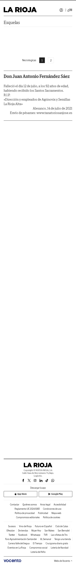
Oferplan (10, 530)
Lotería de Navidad (59, 547)
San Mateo (49, 530)
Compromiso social (38, 547)
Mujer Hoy (36, 530)
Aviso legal (45, 504)
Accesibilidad (60, 504)
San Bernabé (64, 530)
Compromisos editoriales (28, 517)
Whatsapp (35, 534)
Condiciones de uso (52, 508)
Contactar (14, 504)
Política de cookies (51, 517)
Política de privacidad (25, 513)
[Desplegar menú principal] (70, 10)
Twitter (12, 534)
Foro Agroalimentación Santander (21, 539)
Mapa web (56, 513)
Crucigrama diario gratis (57, 543)
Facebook (22, 534)
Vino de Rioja (25, 526)
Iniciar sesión (61, 10)
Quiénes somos (30, 504)
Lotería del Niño (38, 552)
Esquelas (12, 22)
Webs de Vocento (62, 560)
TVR (46, 534)
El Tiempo (37, 543)
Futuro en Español (43, 526)
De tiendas (23, 530)
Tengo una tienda (62, 539)
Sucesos (12, 526)
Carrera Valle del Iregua (19, 543)
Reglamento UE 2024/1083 (27, 508)
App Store (22, 494)
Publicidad (43, 513)
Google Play (57, 494)
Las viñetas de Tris (59, 534)
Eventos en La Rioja (17, 547)
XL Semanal (45, 539)
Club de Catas (61, 526)
